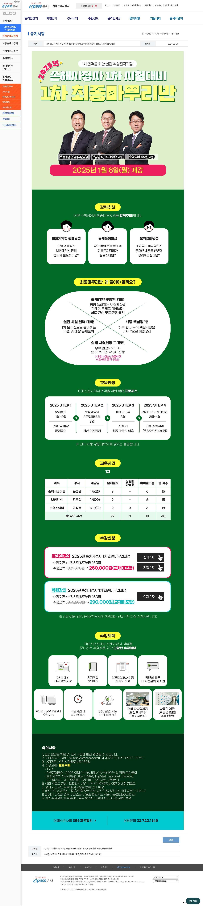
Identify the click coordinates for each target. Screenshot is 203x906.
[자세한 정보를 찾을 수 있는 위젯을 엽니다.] (193, 901)
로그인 (107, 5)
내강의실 (148, 5)
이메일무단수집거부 (147, 867)
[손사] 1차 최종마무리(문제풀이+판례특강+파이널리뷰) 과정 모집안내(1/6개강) (78, 848)
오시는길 (72, 867)
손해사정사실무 (10, 50)
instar (4, 13)
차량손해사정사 (10, 43)
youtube (10, 13)
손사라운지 (8, 20)
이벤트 (126, 5)
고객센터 (6, 119)
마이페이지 (136, 5)
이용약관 (104, 867)
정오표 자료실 (8, 113)
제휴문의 (88, 867)
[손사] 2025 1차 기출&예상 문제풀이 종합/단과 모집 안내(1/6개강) (72, 854)
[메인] (39, 7)
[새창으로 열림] (10, 28)
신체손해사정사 (10, 36)
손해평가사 (8, 58)
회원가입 (117, 5)
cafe (14, 13)
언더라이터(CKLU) (8, 67)
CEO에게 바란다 (9, 125)
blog (7, 13)
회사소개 (55, 867)
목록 (171, 840)
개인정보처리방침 (123, 867)
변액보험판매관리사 (8, 78)
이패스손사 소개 (171, 5)
